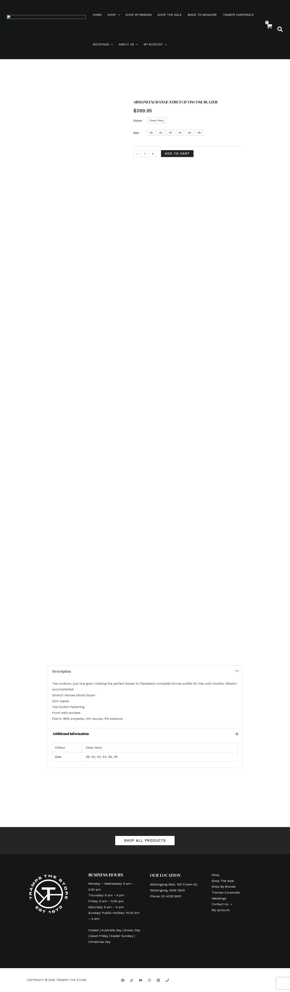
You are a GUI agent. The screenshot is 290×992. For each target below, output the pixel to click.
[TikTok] (131, 980)
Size (136, 132)
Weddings (101, 44)
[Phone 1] (167, 980)
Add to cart (177, 153)
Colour (137, 120)
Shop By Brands (139, 15)
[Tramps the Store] (46, 29)
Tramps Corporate (238, 15)
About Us (126, 44)
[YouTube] (140, 980)
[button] (118, 15)
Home (97, 15)
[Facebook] (122, 980)
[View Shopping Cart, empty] (269, 29)
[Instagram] (149, 980)
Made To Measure (202, 15)
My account (153, 44)
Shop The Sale (170, 15)
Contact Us (220, 904)
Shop (112, 15)
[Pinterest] (158, 980)
